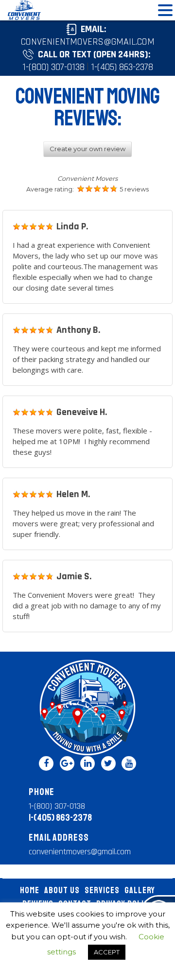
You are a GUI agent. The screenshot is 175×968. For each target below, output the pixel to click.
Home (29, 890)
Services (102, 890)
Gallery (139, 890)
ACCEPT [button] (107, 952)
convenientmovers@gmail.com (88, 41)
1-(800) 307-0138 (53, 67)
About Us (62, 890)
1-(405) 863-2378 (122, 67)
